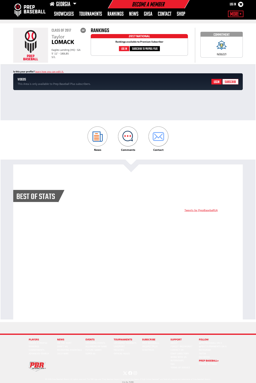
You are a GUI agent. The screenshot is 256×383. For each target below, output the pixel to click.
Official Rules (122, 353)
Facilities (119, 349)
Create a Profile (38, 342)
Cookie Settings (208, 364)
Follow (204, 339)
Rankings (115, 14)
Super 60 (90, 353)
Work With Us (178, 357)
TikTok (202, 353)
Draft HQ (62, 346)
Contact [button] (164, 14)
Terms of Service (180, 367)
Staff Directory (179, 353)
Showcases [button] (64, 14)
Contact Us (177, 349)
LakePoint (119, 346)
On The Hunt (64, 342)
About (174, 342)
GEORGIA (63, 4)
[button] (97, 139)
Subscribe (230, 82)
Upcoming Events (95, 342)
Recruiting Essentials (69, 349)
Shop (181, 14)
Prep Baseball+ (150, 342)
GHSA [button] (148, 14)
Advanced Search (39, 353)
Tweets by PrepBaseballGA (201, 210)
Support (176, 339)
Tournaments (90, 14)
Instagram (205, 349)
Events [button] (90, 339)
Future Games (94, 349)
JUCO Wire (63, 353)
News (133, 14)
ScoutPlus (148, 349)
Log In (233, 4)
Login (216, 82)
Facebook (204, 357)
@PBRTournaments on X (213, 346)
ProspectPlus (150, 346)
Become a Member (148, 5)
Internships (177, 360)
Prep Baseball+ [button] (209, 360)
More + (235, 14)
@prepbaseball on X (210, 342)
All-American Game (96, 346)
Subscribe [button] (148, 339)
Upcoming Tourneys (125, 342)
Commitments (36, 349)
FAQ (172, 364)
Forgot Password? (181, 346)
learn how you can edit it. (49, 71)
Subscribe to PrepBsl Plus (145, 49)
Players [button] (34, 339)
